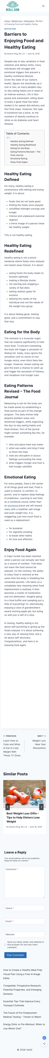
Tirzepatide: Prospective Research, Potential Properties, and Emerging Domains (22, 989)
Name (10, 908)
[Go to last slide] (7, 807)
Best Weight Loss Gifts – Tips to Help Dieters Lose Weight (23, 817)
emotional (13, 505)
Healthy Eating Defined (21, 141)
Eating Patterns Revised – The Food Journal (25, 153)
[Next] (41, 807)
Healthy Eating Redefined (23, 145)
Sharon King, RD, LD (16, 54)
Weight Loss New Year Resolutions (39, 742)
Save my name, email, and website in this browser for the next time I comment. (25, 945)
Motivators (10, 29)
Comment (12, 869)
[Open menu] (43, 6)
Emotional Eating (18, 158)
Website (10, 934)
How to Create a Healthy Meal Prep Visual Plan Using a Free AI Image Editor (22, 974)
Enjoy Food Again (19, 162)
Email (9, 921)
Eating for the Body (20, 148)
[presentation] (24, 794)
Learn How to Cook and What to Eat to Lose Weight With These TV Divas (12, 746)
